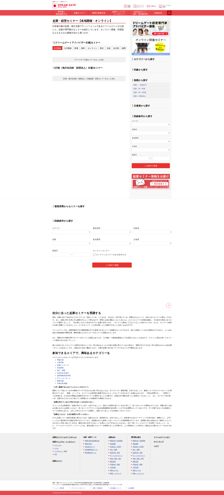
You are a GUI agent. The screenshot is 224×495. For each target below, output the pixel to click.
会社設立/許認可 (63, 373)
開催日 (134, 155)
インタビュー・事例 (60, 451)
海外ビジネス (114, 470)
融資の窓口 (88, 444)
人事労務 (60, 362)
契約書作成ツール (90, 453)
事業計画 (60, 360)
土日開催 (68, 48)
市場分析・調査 (115, 464)
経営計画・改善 (115, 453)
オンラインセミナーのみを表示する (111, 255)
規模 (54, 239)
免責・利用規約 (97, 488)
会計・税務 (61, 370)
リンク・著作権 (59, 488)
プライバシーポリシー (78, 488)
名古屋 (116, 48)
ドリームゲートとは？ (162, 437)
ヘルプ (156, 446)
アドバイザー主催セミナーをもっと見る (89, 60)
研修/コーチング (63, 365)
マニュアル (57, 445)
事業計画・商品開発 (116, 441)
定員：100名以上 (139, 96)
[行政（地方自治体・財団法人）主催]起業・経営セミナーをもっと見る (89, 79)
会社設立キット (90, 447)
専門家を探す (136, 437)
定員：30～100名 (139, 92)
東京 (102, 48)
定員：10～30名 (139, 89)
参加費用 (135, 138)
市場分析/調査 (62, 383)
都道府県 (96, 228)
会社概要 (131, 488)
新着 (76, 48)
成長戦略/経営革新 (64, 375)
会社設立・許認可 (115, 447)
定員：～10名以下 (140, 85)
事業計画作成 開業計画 (92, 441)
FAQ (55, 454)
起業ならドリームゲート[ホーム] (64, 437)
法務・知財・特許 (115, 458)
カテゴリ (135, 121)
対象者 (134, 129)
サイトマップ (159, 442)
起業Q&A (111, 437)
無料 (83, 48)
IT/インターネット (63, 378)
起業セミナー (57, 461)
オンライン (92, 48)
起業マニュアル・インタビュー (63, 442)
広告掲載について (115, 488)
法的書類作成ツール (91, 449)
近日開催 (57, 48)
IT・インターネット (116, 455)
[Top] (168, 305)
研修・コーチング (115, 473)
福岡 (124, 48)
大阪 (108, 48)
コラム (56, 448)
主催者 (134, 146)
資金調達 (60, 368)
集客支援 (60, 381)
